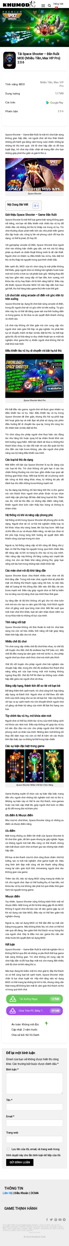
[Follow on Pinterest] (55, 1219)
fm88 (29, 1227)
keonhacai (46, 1228)
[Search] (49, 5)
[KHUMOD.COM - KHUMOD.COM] (19, 4)
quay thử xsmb (34, 1232)
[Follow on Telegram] (64, 1219)
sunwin (53, 1227)
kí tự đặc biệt (9, 1225)
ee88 (24, 1228)
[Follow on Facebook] (47, 1219)
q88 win (17, 1228)
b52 (4, 1228)
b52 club (21, 1230)
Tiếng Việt (58, 3)
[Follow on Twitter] (51, 1219)
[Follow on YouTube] (60, 1219)
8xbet (36, 1228)
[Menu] (43, 5)
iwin (60, 1227)
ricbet (13, 1230)
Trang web (12, 1132)
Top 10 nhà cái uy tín (49, 1225)
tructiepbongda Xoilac (27, 1225)
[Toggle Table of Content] (34, 206)
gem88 (6, 1227)
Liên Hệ (7, 1193)
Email (10, 1116)
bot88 (22, 1227)
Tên (9, 1100)
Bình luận (12, 1069)
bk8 (30, 1228)
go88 (29, 1230)
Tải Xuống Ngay (28, 999)
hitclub (36, 1227)
